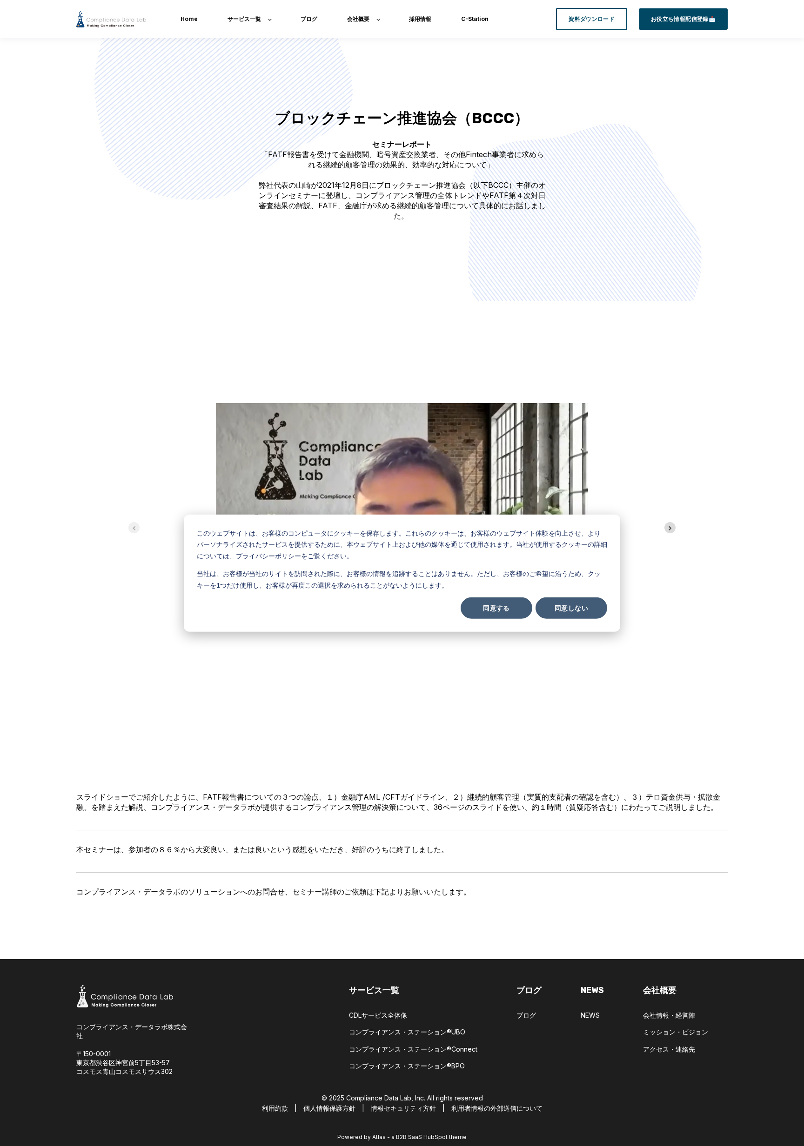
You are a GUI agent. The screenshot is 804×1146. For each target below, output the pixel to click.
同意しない (571, 608)
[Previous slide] (134, 527)
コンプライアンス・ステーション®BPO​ (407, 1066)
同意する (496, 608)
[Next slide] (670, 527)
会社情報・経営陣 (669, 1015)
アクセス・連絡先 (669, 1049)
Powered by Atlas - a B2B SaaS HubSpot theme (402, 1136)
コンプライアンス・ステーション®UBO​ (407, 1032)
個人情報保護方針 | (337, 1108)
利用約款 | (282, 1108)
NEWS (590, 1015)
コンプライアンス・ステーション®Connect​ (413, 1049)
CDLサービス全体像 (378, 1015)
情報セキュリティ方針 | (408, 1108)
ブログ (526, 1015)
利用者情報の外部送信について (497, 1108)
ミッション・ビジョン (675, 1032)
